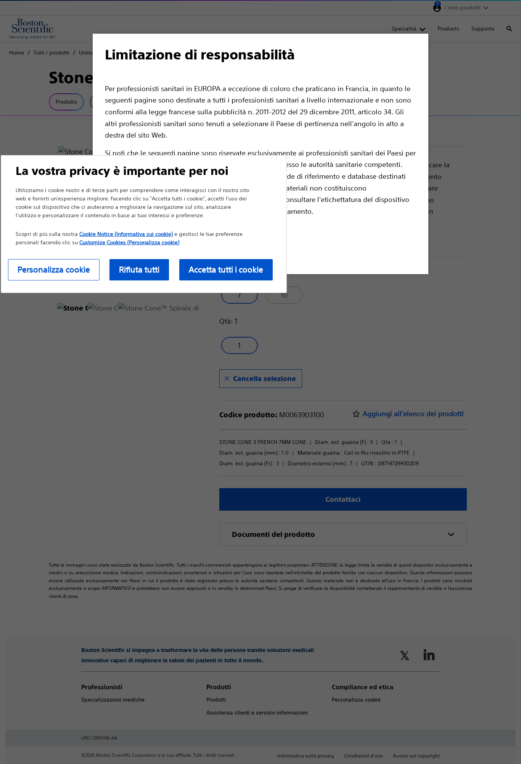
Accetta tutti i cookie (226, 269)
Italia (499, 7)
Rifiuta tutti (139, 269)
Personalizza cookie (54, 269)
